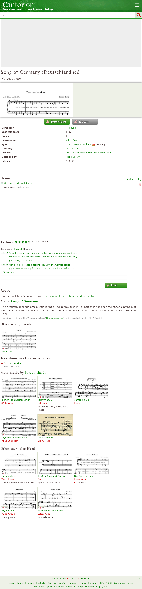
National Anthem (82, 144)
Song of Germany (24, 301)
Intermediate (72, 148)
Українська (91, 587)
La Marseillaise (8, 476)
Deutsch (40, 583)
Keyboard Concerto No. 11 (15, 438)
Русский (50, 587)
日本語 (100, 583)
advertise (85, 578)
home (54, 578)
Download (58, 121)
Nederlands (119, 583)
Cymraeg (29, 583)
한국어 (108, 583)
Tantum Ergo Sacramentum (15, 400)
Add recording (134, 179)
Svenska (70, 587)
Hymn (69, 144)
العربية (12, 583)
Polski (130, 583)
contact (73, 578)
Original (18, 249)
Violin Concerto (45, 438)
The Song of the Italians (50, 510)
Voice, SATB (7, 351)
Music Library (73, 157)
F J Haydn (71, 128)
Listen (83, 121)
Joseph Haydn (35, 372)
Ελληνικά (51, 583)
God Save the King (84, 476)
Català (20, 583)
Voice (68, 140)
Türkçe (80, 587)
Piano (75, 140)
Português (39, 587)
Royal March (7, 510)
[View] (71, 100)
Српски (60, 587)
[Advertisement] (71, 43)
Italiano (92, 583)
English (28, 249)
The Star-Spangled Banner (51, 476)
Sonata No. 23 (81, 400)
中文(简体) (104, 587)
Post (114, 285)
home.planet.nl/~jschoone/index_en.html (70, 296)
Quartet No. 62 (45, 400)
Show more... (10, 272)
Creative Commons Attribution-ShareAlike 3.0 (89, 153)
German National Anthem (19, 183)
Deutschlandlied (54, 318)
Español (62, 583)
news (63, 578)
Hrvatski (82, 583)
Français (72, 583)
